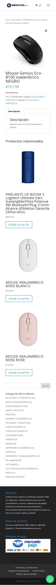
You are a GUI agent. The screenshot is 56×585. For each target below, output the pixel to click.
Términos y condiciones (26, 567)
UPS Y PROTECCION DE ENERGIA (20, 468)
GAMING (9, 443)
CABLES (9, 414)
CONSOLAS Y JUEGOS (15, 431)
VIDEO (8, 472)
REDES (9, 452)
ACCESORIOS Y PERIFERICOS (22, 20)
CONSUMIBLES (12, 435)
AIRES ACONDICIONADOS (17, 402)
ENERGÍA (10, 439)
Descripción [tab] (14, 111)
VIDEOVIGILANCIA (14, 477)
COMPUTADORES (13, 427)
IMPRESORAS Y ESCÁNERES (18, 447)
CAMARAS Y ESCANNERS (17, 418)
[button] (46, 30)
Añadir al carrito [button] (19, 224)
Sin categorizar (12, 460)
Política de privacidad (26, 574)
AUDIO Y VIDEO (13, 410)
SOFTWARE (11, 464)
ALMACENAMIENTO (15, 406)
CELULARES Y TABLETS (16, 423)
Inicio (8, 20)
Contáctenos (38, 570)
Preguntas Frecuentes (18, 570)
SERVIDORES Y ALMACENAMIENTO (21, 456)
